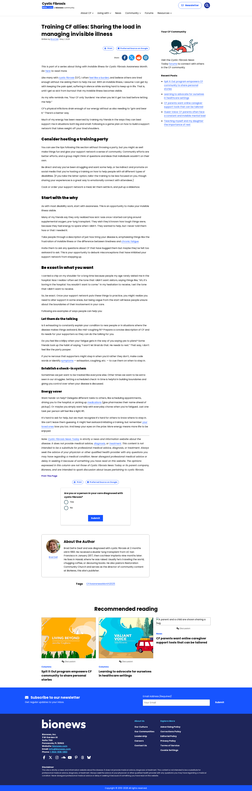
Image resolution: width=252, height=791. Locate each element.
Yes (72, 501)
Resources (163, 13)
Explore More (167, 721)
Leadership (140, 736)
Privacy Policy (168, 740)
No (71, 507)
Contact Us (140, 745)
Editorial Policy (168, 736)
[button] (190, 5)
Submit (95, 518)
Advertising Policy (170, 726)
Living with (103, 13)
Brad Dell (54, 39)
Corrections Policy (170, 731)
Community (132, 13)
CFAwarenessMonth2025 (100, 583)
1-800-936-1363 (58, 751)
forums (173, 63)
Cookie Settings (169, 750)
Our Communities (144, 731)
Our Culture (141, 726)
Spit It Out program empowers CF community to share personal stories (183, 85)
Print (109, 48)
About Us (139, 721)
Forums (149, 13)
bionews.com (59, 746)
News (118, 13)
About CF (86, 13)
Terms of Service (170, 745)
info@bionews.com (60, 749)
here (48, 71)
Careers (139, 740)
